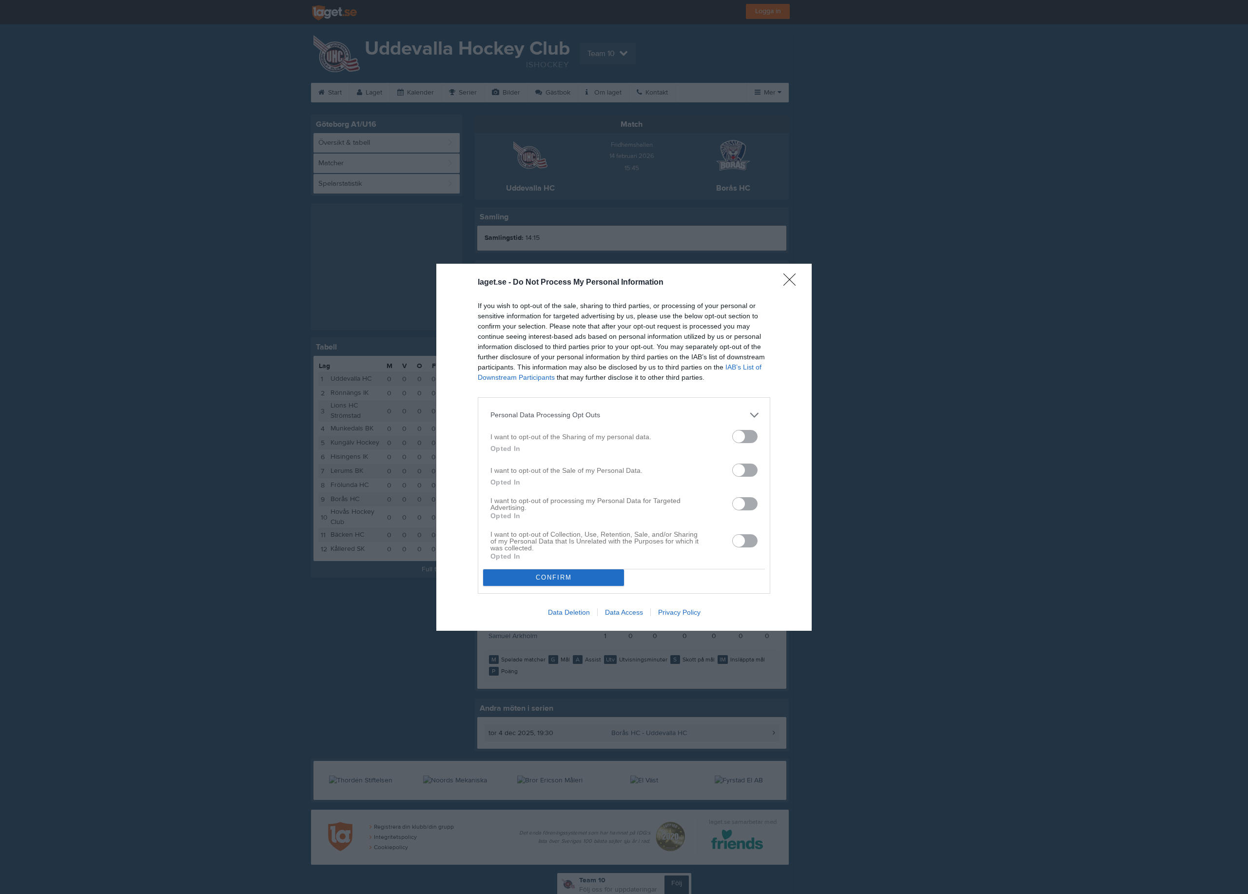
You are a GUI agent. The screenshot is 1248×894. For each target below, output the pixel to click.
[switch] (745, 436)
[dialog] (624, 447)
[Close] (792, 282)
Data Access (624, 612)
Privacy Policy (679, 612)
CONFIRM (554, 577)
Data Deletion (569, 612)
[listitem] (624, 415)
